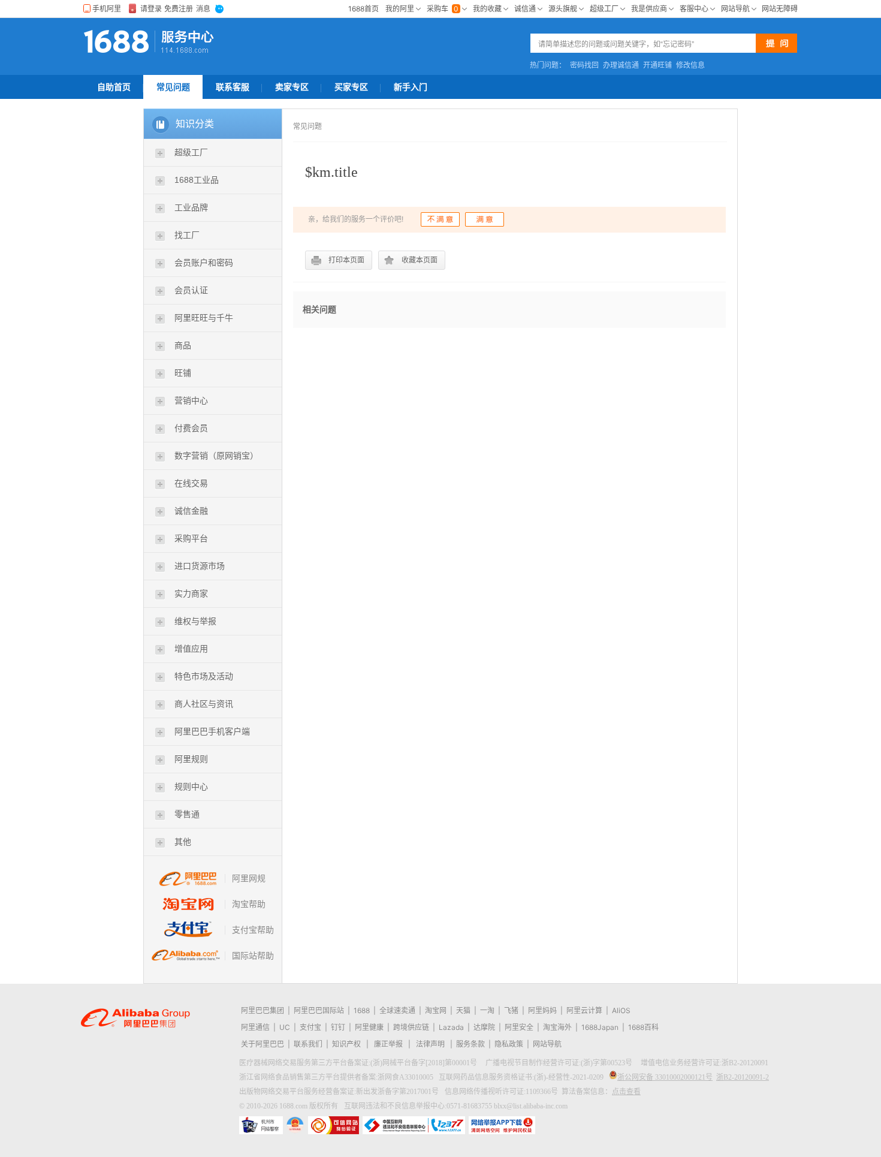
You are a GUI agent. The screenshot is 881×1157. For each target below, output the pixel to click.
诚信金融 (191, 511)
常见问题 (173, 87)
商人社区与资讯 (203, 704)
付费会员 (191, 428)
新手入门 (410, 87)
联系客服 (232, 87)
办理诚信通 (621, 65)
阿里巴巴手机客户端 (212, 731)
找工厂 (187, 235)
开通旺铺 (657, 65)
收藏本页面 (420, 260)
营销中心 (191, 400)
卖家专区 (292, 87)
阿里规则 (191, 759)
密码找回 (584, 65)
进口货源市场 (199, 566)
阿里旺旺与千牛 (203, 318)
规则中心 (191, 786)
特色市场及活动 (203, 676)
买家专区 (351, 87)
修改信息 (690, 65)
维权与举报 (195, 621)
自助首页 (114, 87)
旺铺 (182, 373)
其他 (182, 841)
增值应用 (191, 648)
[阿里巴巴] (119, 42)
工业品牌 (191, 207)
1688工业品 (196, 180)
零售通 (187, 814)
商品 (182, 345)
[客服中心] (190, 42)
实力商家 (191, 593)
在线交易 (191, 483)
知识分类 (195, 124)
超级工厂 (191, 152)
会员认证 (191, 290)
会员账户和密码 (203, 262)
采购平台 (191, 538)
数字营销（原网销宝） (216, 455)
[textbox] (646, 44)
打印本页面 (346, 260)
